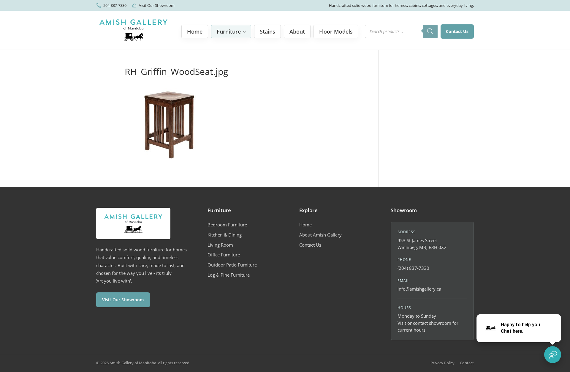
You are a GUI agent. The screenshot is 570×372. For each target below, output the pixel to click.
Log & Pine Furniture (229, 275)
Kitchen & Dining (225, 235)
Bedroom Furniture (227, 225)
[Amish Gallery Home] (133, 30)
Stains (267, 31)
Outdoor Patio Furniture (232, 265)
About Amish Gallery (320, 235)
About (297, 31)
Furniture (229, 31)
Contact (467, 362)
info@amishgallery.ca (419, 289)
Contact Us (457, 31)
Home (194, 31)
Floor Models (336, 31)
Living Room (220, 245)
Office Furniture (224, 255)
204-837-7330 (114, 5)
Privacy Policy (442, 362)
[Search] (430, 31)
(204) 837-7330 (413, 268)
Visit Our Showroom (157, 5)
